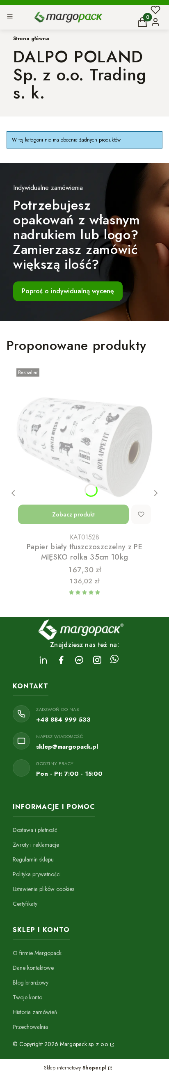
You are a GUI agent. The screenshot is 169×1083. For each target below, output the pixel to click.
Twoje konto (27, 997)
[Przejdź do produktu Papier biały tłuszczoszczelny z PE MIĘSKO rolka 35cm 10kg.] (84, 447)
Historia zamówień (35, 1012)
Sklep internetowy (75, 1068)
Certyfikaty (25, 904)
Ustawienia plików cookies (43, 889)
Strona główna (31, 38)
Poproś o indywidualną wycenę (68, 291)
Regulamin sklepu (33, 859)
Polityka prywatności (37, 874)
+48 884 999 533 (63, 719)
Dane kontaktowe (33, 968)
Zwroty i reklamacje (36, 845)
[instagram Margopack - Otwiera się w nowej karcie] (97, 660)
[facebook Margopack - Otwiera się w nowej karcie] (61, 660)
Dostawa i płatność (35, 830)
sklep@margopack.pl (67, 746)
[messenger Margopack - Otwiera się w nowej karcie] (79, 660)
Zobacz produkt (73, 514)
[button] (10, 17)
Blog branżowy (30, 982)
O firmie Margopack (37, 953)
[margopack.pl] (111, 1044)
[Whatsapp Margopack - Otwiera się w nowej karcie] (114, 660)
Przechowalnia (30, 1027)
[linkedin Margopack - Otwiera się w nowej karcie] (43, 660)
